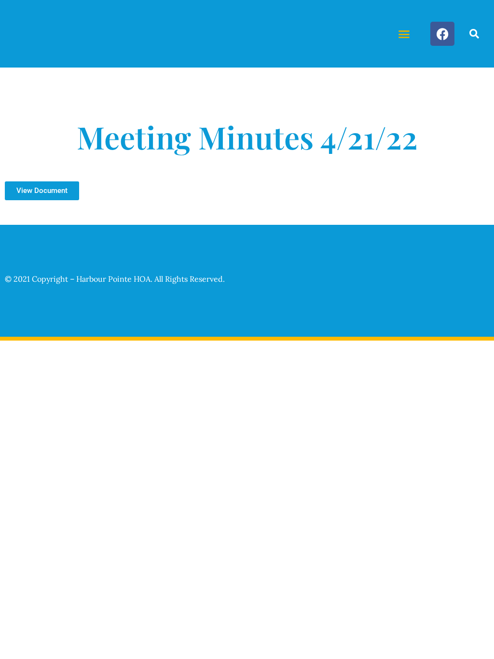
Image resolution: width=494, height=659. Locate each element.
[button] (404, 34)
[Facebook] (442, 34)
